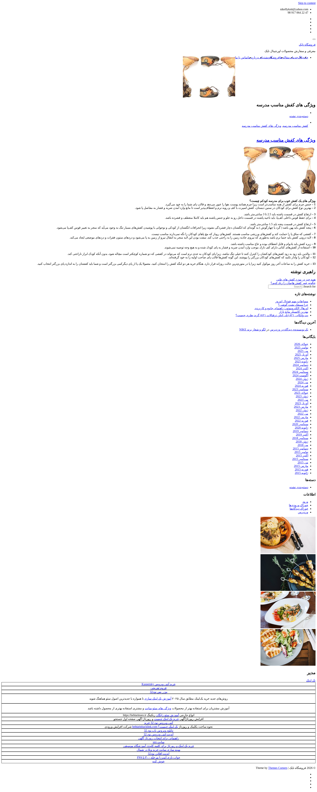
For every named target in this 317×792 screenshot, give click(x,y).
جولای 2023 (301, 392)
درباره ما (253, 57)
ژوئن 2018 (302, 441)
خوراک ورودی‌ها (298, 505)
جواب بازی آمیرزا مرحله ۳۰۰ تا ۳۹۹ (158, 757)
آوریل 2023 (301, 403)
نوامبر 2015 (301, 452)
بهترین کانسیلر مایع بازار (293, 311)
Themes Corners (277, 767)
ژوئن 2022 (302, 410)
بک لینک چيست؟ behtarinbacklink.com (155, 726)
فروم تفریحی (159, 688)
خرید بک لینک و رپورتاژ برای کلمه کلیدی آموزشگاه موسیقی (158, 745)
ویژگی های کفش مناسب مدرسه (261, 125)
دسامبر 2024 (300, 364)
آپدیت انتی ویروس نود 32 (158, 734)
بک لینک (311, 680)
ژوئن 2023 (302, 396)
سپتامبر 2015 (300, 459)
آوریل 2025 (301, 354)
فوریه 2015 (301, 469)
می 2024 (303, 382)
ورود (305, 501)
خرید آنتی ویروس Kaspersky (159, 684)
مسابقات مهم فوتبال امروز (291, 301)
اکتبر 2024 (302, 368)
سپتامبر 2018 (300, 438)
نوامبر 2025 (301, 347)
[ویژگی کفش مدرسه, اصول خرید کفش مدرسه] (279, 194)
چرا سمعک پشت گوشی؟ (293, 304)
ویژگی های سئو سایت (158, 708)
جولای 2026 (301, 344)
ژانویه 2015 (301, 472)
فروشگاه (274, 57)
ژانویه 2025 (301, 361)
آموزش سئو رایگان (167, 715)
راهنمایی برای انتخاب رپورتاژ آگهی (158, 738)
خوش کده (158, 761)
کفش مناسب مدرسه (295, 125)
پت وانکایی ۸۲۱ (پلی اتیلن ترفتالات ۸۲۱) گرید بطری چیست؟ (272, 315)
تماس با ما (241, 57)
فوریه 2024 (301, 385)
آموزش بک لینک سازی (157, 698)
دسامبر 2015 (300, 448)
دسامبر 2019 (300, 431)
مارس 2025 (301, 358)
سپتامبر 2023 (300, 389)
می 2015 (303, 462)
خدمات (293, 57)
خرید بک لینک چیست (166, 718)
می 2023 (303, 399)
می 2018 (303, 445)
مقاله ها (284, 57)
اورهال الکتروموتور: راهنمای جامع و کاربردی (281, 308)
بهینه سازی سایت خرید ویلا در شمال (158, 749)
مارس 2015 (301, 465)
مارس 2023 (301, 406)
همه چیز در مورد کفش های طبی (296, 279)
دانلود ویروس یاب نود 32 (158, 730)
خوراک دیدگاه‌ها (299, 508)
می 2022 (303, 413)
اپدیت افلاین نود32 (158, 753)
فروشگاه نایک (307, 44)
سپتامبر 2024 (300, 371)
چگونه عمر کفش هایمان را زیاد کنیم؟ (293, 283)
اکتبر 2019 (302, 434)
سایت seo (158, 742)
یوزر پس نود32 (158, 691)
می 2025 (303, 351)
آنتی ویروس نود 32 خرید (158, 722)
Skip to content (307, 3)
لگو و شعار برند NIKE (252, 329)
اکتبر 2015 (302, 455)
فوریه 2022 (301, 420)
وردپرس (303, 512)
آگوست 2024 (300, 375)
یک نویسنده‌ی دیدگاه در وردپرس (289, 329)
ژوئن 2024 (302, 378)
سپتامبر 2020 (300, 424)
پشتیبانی (263, 57)
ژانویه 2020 (301, 427)
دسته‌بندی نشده (298, 116)
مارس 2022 (301, 417)
